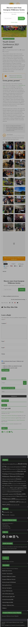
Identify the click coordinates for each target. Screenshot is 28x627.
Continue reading (14, 22)
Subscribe (21, 18)
